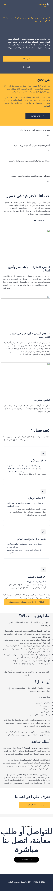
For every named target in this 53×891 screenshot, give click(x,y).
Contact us (26, 859)
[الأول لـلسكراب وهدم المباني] (42, 5)
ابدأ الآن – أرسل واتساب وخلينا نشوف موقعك (26, 602)
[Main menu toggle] (5, 5)
